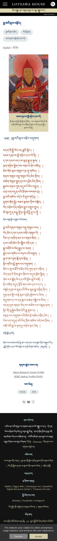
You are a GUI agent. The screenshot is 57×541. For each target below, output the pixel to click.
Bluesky (16, 500)
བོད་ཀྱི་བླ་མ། (26, 32)
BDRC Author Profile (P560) (28, 376)
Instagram (39, 500)
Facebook (27, 500)
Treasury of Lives (41, 489)
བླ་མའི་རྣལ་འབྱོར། (11, 32)
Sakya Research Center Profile (28, 372)
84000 (8, 486)
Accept (38, 536)
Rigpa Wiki (18, 486)
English (6, 47)
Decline (18, 536)
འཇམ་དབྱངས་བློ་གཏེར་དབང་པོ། (15, 39)
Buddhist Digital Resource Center (29, 488)
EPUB (22, 392)
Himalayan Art (33, 486)
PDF (34, 392)
